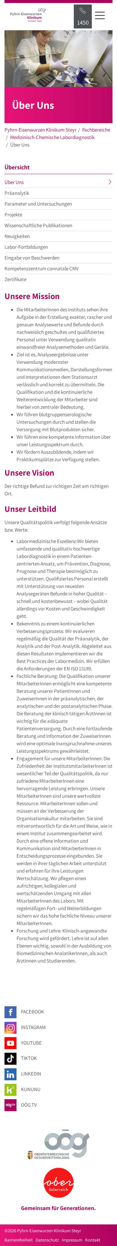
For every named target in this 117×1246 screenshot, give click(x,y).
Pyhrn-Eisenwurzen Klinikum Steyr (40, 129)
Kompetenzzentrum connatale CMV (41, 268)
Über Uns (25, 183)
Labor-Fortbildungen (26, 247)
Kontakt (92, 1240)
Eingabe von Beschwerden (31, 257)
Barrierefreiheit (18, 1240)
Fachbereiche (96, 129)
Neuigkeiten (17, 236)
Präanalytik (16, 193)
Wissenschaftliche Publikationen (38, 225)
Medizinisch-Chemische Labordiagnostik (52, 137)
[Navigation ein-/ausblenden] (100, 15)
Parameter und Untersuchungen (38, 203)
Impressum (72, 1240)
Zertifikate (15, 279)
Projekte (13, 214)
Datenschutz (47, 1240)
